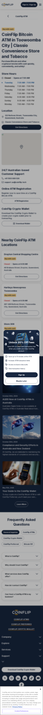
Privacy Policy (17, 707)
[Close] (40, 689)
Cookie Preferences (21, 711)
